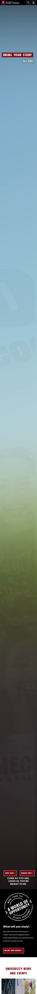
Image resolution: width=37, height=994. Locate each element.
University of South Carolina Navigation (33, 2)
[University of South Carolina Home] (10, 2)
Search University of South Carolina (28, 2)
